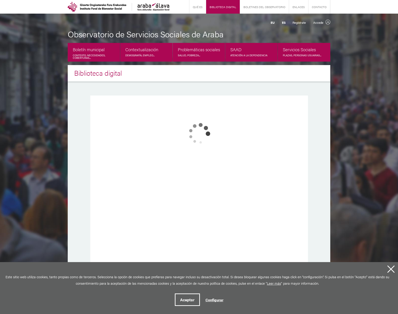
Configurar (214, 299)
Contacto (319, 7)
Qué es (197, 7)
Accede (318, 22)
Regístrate (299, 22)
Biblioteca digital (223, 7)
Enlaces (299, 7)
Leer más (274, 283)
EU (273, 22)
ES (284, 22)
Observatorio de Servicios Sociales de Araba (146, 34)
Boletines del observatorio (264, 7)
